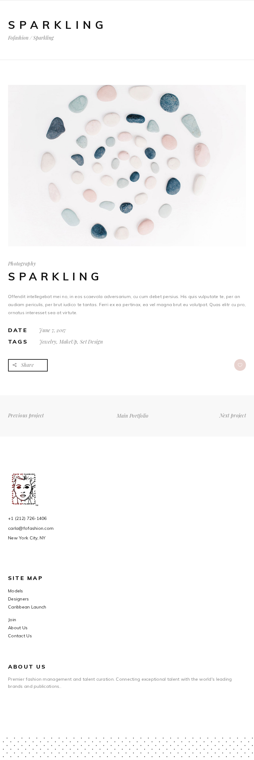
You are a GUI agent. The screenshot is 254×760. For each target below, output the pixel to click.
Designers (18, 599)
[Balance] (127, 245)
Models (15, 591)
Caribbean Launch (27, 607)
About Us (18, 627)
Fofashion (18, 37)
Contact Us (20, 636)
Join (12, 619)
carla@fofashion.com (31, 528)
